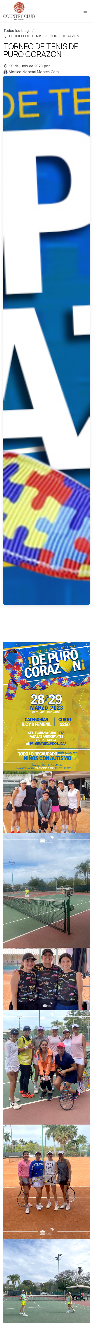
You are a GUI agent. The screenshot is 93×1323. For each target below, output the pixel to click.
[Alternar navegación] (85, 11)
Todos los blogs (16, 30)
